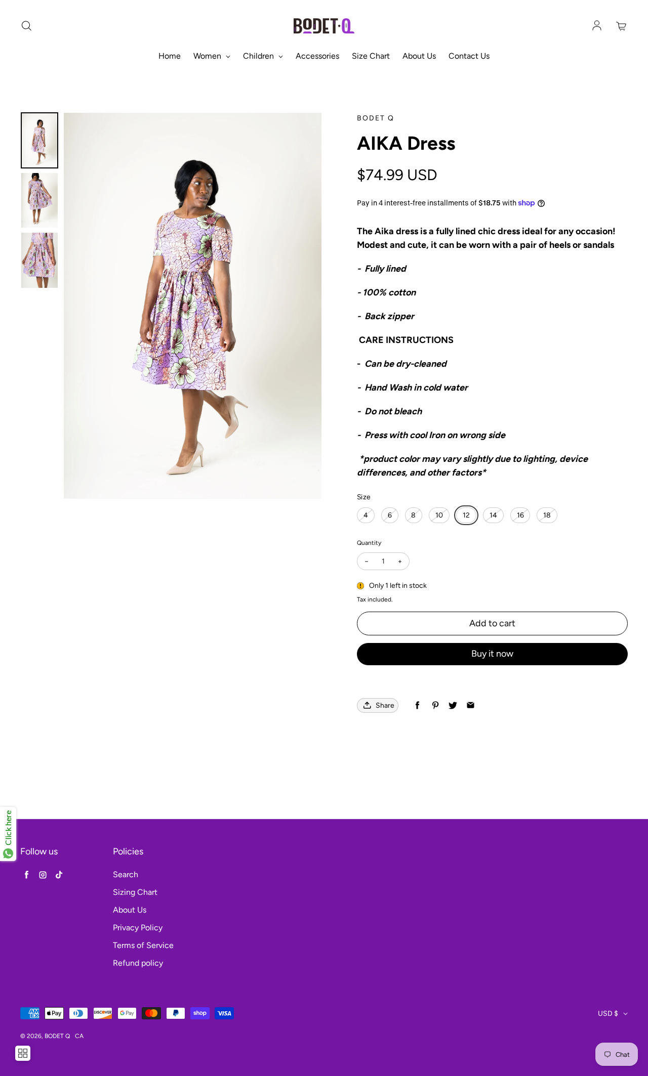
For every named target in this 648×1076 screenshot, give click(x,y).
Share (385, 705)
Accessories (317, 56)
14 (493, 515)
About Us (419, 56)
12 (466, 515)
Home (169, 56)
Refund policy (138, 963)
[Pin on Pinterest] (435, 705)
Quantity (369, 542)
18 (547, 515)
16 (520, 515)
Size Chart (371, 56)
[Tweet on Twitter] (453, 705)
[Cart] (622, 26)
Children (259, 56)
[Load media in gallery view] (39, 140)
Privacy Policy (138, 927)
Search (125, 874)
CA (79, 1036)
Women (208, 56)
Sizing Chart (135, 892)
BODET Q (57, 1036)
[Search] (26, 26)
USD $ (608, 1013)
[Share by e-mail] (470, 705)
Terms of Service (143, 945)
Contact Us (469, 56)
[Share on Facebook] (417, 705)
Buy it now (492, 653)
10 (439, 515)
